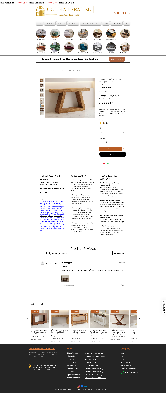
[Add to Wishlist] (124, 149)
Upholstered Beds (73, 374)
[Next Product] (139, 318)
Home (42, 71)
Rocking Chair (72, 365)
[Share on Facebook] (100, 163)
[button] (117, 13)
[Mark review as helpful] (123, 285)
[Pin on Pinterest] (104, 163)
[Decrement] (101, 142)
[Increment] (106, 142)
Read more (102, 116)
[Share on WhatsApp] (108, 163)
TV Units (70, 371)
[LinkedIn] (85, 386)
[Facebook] (82, 386)
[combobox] (112, 133)
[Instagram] (78, 386)
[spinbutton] (103, 142)
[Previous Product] (28, 318)
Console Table (72, 368)
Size (101, 128)
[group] (83, 326)
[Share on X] (111, 163)
